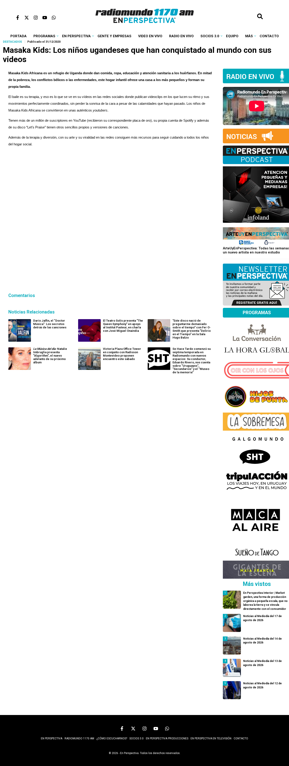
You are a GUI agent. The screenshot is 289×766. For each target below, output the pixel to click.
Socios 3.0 (209, 36)
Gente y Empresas (114, 36)
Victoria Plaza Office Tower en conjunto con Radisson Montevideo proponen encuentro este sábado (122, 354)
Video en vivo (150, 36)
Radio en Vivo (181, 36)
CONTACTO (241, 738)
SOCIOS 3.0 (136, 738)
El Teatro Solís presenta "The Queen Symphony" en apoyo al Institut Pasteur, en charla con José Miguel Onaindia (123, 325)
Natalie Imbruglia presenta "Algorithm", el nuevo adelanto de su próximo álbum (50, 355)
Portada (18, 36)
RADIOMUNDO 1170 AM (79, 738)
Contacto (269, 36)
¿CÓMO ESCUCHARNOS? (111, 738)
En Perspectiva (76, 36)
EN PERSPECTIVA (51, 738)
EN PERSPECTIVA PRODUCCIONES (167, 738)
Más (249, 36)
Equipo (232, 36)
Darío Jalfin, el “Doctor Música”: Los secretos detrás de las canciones (49, 324)
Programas (44, 36)
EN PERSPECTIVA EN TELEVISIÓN (211, 738)
